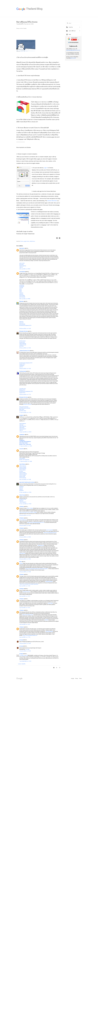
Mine (20, 561)
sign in (45, 167)
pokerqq (21, 487)
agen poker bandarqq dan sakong (27, 482)
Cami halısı (50, 603)
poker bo (21, 366)
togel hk (21, 267)
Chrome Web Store (52, 200)
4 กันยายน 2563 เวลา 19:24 (25, 559)
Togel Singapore (22, 502)
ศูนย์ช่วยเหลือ (73, 58)
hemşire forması (26, 591)
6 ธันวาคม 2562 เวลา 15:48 (25, 479)
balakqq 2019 (22, 390)
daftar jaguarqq (22, 468)
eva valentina (22, 271)
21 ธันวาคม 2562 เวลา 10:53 (25, 503)
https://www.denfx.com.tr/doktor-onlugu (28, 512)
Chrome (21, 241)
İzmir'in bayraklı (49, 530)
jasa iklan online (22, 410)
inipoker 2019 (22, 364)
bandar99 (21, 490)
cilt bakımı (21, 506)
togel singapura (22, 428)
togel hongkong (22, 265)
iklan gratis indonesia (23, 406)
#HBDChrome (32, 241)
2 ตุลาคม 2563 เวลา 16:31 (24, 624)
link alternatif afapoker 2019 (25, 325)
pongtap (21, 653)
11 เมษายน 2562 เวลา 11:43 (25, 412)
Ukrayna (21, 563)
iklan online (21, 409)
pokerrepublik (22, 296)
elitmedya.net (41, 545)
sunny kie (21, 448)
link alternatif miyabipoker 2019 (26, 391)
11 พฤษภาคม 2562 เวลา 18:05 (25, 446)
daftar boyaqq (22, 472)
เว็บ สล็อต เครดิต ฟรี (23, 655)
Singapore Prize (22, 499)
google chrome (27, 241)
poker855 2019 (22, 388)
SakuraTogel (22, 495)
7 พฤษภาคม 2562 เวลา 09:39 (25, 431)
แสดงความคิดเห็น (21, 663)
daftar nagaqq (22, 469)
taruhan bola (22, 342)
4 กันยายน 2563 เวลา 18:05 (25, 525)
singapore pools (22, 344)
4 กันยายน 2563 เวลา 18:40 (25, 537)
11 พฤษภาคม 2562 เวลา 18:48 (25, 461)
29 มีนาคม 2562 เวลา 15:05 (25, 347)
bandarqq (21, 486)
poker (20, 289)
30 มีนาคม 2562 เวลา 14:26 (25, 368)
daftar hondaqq (22, 467)
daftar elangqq (22, 475)
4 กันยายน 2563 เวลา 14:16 (25, 515)
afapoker (21, 293)
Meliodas (21, 301)
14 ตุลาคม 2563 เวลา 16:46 (25, 643)
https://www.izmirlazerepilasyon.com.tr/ (35, 522)
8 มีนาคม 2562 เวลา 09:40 (24, 298)
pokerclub (21, 322)
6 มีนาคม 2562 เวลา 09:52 (24, 268)
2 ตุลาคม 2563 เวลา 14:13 (24, 596)
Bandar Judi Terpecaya (24, 459)
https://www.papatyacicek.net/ (50, 532)
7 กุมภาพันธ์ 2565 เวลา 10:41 (25, 661)
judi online (21, 264)
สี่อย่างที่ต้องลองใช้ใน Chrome (26, 22)
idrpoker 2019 (22, 392)
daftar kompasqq (23, 473)
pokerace (21, 294)
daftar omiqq (22, 476)
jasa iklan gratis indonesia (24, 408)
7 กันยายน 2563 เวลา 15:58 (25, 571)
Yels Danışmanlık (49, 631)
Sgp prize (21, 500)
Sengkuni (21, 415)
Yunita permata (22, 371)
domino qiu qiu (22, 340)
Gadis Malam (22, 464)
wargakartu (21, 365)
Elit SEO (46, 619)
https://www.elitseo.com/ (27, 614)
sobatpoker (22, 434)
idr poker (21, 471)
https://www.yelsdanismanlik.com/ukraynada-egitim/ (36, 568)
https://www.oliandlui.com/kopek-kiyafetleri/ (29, 584)
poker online (22, 263)
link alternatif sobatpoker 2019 (25, 362)
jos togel (27, 649)
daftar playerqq (22, 477)
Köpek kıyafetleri (49, 581)
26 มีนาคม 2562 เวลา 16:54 (25, 328)
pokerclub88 (22, 295)
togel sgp (21, 424)
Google (72, 678)
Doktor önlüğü (30, 508)
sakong (20, 489)
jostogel (21, 639)
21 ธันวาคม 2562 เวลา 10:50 (25, 492)
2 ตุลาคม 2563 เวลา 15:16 (24, 607)
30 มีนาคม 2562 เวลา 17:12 (25, 394)
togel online (21, 427)
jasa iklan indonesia (27, 404)
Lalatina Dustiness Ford (24, 350)
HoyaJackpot (22, 458)
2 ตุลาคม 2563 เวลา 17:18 (24, 637)
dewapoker (21, 285)
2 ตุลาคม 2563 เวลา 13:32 (24, 585)
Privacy (76, 678)
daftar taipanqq (22, 465)
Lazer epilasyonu (23, 519)
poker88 (21, 287)
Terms (80, 678)
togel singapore (22, 423)
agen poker (22, 248)
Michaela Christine (23, 331)
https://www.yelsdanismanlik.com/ (30, 635)
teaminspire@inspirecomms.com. (73, 50)
